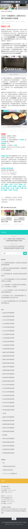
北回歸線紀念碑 (8, 197)
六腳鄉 (19, 186)
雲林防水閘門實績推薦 (8, 438)
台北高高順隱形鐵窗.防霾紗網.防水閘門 (11, 2)
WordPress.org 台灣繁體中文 (10, 473)
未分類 (4, 413)
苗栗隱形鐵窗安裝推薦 (8, 431)
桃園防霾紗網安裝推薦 (8, 420)
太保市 (11, 184)
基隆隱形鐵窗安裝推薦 (8, 363)
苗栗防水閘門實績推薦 (8, 428)
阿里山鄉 (15, 190)
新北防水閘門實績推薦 (8, 392)
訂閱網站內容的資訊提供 (9, 466)
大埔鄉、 (10, 190)
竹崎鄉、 (22, 188)
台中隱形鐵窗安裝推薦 (8, 327)
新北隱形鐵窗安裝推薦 (8, 399)
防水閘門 (22, 37)
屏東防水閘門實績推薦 (8, 374)
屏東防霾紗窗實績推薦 (8, 377)
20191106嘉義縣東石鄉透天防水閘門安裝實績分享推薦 (19, 219)
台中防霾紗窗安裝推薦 (8, 323)
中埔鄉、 (17, 188)
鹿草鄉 (7, 188)
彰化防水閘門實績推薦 (8, 384)
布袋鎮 (20, 184)
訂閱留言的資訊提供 (8, 470)
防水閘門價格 (11, 37)
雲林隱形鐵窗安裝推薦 (8, 442)
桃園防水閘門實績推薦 (8, 417)
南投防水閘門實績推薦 (8, 313)
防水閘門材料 (4, 202)
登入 (4, 463)
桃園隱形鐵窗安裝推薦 (8, 424)
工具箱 (15, 145)
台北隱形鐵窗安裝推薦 (8, 338)
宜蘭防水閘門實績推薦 (8, 366)
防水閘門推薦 (18, 199)
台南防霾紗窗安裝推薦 (8, 345)
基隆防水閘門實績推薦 (8, 359)
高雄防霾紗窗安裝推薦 (8, 449)
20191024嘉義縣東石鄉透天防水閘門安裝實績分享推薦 (6, 219)
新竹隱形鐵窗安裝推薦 (8, 410)
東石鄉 (24, 186)
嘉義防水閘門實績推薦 (6, 11)
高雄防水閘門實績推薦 (8, 445)
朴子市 (16, 184)
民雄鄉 (5, 186)
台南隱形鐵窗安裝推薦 (8, 348)
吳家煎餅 (14, 98)
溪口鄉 (10, 186)
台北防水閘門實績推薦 (8, 330)
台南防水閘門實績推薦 (8, 341)
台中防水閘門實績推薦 (8, 320)
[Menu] (26, 2)
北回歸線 (6, 83)
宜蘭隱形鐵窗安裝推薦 (8, 370)
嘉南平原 (20, 197)
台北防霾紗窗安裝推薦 (8, 334)
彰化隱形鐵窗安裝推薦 (8, 388)
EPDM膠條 (21, 139)
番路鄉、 (6, 190)
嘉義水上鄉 (5, 26)
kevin (4, 21)
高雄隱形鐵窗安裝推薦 (8, 453)
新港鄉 (14, 186)
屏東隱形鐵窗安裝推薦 (8, 381)
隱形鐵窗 (5, 435)
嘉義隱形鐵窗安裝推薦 (8, 356)
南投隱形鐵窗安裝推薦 (8, 316)
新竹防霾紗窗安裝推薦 (8, 406)
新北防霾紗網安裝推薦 (8, 395)
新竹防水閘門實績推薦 (8, 402)
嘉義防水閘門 (4, 199)
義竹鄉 (3, 188)
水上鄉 (12, 188)
